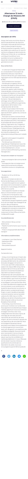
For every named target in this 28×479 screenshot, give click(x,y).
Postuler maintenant (14, 26)
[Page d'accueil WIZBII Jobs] (14, 2)
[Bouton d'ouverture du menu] (2, 2)
